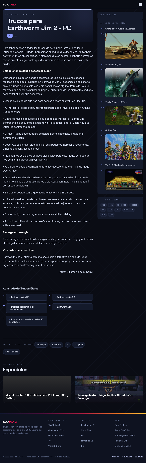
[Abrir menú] (140, 4)
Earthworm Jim (64, 306)
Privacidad (127, 457)
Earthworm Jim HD (20, 297)
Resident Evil (121, 440)
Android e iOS (54, 446)
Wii (103, 215)
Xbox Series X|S (56, 430)
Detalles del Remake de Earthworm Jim (22, 308)
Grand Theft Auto (123, 430)
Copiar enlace (11, 352)
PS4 (111, 205)
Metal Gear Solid (123, 446)
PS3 (117, 210)
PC (33, 15)
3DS (110, 210)
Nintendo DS (87, 440)
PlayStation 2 (87, 425)
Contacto (139, 457)
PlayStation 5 (54, 425)
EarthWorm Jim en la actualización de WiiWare (26, 321)
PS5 (103, 205)
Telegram (78, 344)
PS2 (111, 215)
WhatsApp (41, 344)
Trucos (25, 15)
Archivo (115, 457)
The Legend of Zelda (125, 435)
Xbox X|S (121, 205)
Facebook (56, 344)
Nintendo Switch (56, 435)
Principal (12, 15)
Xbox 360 (128, 210)
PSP (83, 446)
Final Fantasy (121, 425)
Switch (134, 205)
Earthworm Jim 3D (66, 297)
